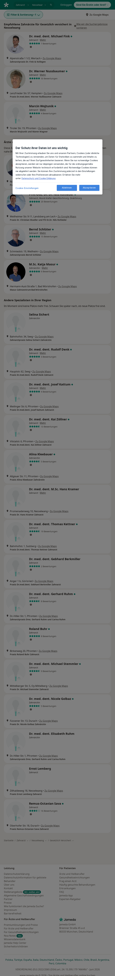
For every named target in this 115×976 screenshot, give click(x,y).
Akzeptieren (89, 187)
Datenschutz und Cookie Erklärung (39, 178)
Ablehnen (67, 187)
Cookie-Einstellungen (27, 188)
